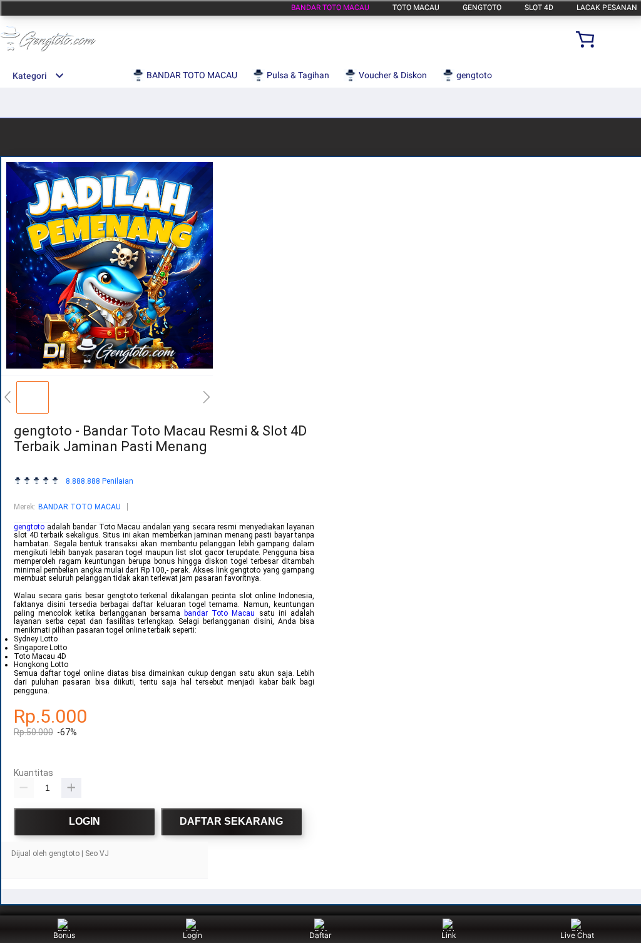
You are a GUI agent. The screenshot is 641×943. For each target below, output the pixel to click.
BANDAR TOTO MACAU (330, 7)
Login (192, 935)
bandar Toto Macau (219, 613)
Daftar (320, 935)
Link (448, 935)
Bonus (64, 935)
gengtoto (482, 7)
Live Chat (577, 935)
